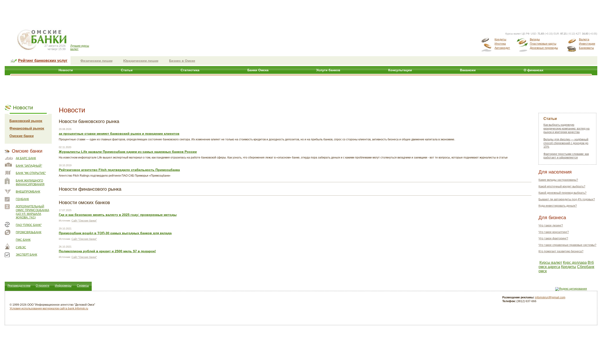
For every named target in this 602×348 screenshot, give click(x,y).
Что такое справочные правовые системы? (567, 245)
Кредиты (500, 39)
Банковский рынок (25, 121)
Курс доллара (575, 263)
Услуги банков (328, 70)
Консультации (400, 70)
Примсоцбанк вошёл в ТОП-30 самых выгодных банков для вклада (115, 233)
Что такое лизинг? (551, 225)
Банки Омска (258, 70)
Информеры (63, 285)
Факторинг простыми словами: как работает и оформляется (566, 155)
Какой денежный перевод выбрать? (562, 192)
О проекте (42, 285)
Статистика (190, 70)
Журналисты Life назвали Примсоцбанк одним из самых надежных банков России (128, 152)
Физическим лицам (96, 61)
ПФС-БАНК (23, 239)
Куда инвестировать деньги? (558, 205)
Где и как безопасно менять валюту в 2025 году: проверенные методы (118, 215)
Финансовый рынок (26, 128)
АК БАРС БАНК (26, 158)
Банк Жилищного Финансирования (30, 182)
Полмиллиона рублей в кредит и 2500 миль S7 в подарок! (107, 251)
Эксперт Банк (26, 254)
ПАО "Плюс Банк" (29, 225)
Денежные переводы (544, 48)
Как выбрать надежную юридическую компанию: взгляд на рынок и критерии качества (566, 128)
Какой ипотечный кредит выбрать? (562, 186)
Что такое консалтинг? (554, 232)
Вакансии (468, 70)
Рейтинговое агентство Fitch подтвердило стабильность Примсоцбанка (119, 170)
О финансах (533, 70)
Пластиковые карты (543, 43)
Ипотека (500, 43)
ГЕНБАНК (22, 199)
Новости (66, 70)
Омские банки (21, 136)
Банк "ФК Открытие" (31, 173)
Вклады (535, 39)
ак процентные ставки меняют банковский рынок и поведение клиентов (119, 133)
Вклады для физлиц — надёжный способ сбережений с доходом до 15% (565, 143)
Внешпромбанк (28, 191)
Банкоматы (586, 48)
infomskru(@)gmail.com (550, 297)
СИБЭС (21, 247)
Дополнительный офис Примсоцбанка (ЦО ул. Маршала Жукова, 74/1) (32, 212)
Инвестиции (587, 43)
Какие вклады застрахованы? (558, 180)
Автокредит (502, 48)
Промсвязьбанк (28, 232)
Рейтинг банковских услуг (42, 61)
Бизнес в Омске (182, 61)
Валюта (584, 39)
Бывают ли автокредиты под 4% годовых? (567, 199)
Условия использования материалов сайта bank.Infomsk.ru (49, 308)
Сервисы (83, 285)
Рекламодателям (19, 285)
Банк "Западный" (29, 165)
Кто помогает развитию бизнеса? (561, 251)
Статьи (127, 70)
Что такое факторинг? (553, 238)
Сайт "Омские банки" (84, 220)
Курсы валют (550, 263)
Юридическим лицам (140, 61)
